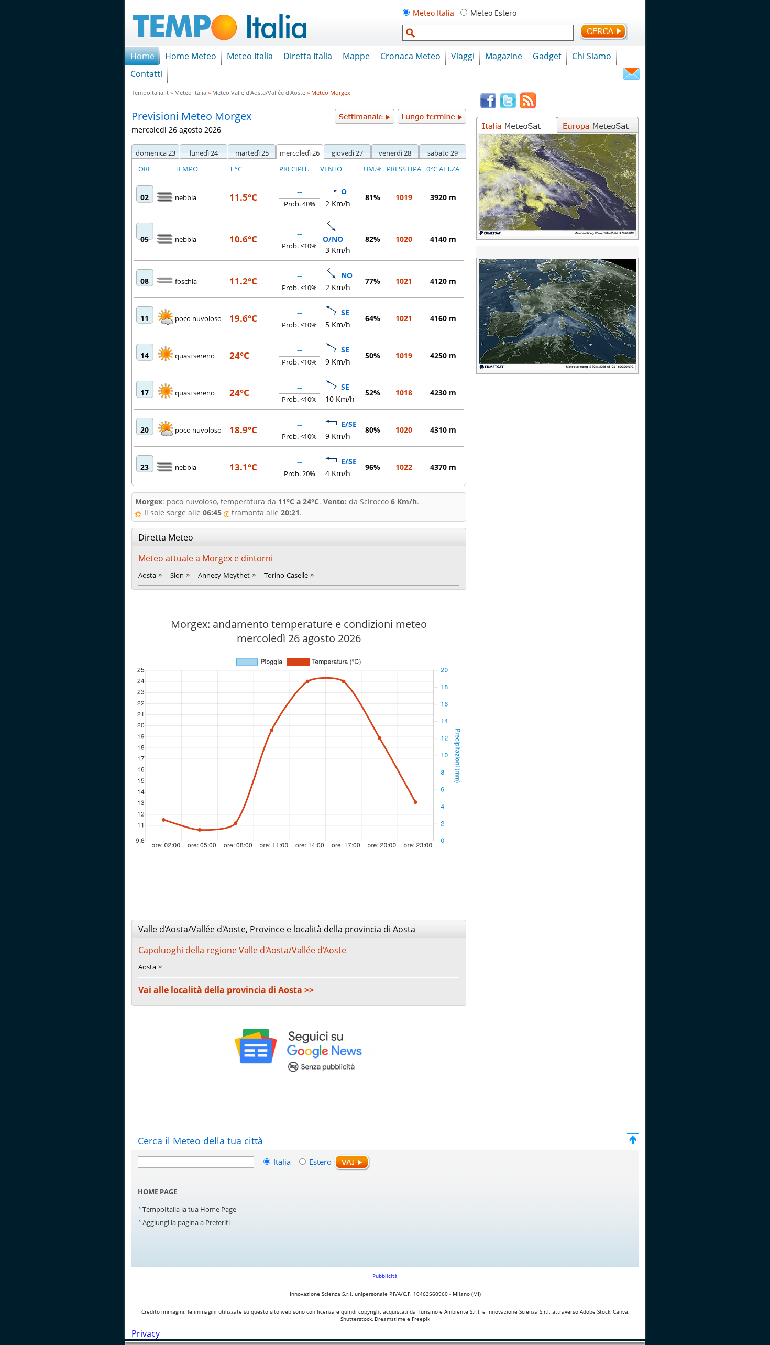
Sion (177, 575)
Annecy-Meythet (224, 575)
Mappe (356, 56)
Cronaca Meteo (410, 56)
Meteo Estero (493, 13)
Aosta (147, 575)
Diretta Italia (307, 56)
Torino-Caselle (286, 575)
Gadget (547, 56)
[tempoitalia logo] (219, 43)
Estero (320, 1161)
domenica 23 (155, 153)
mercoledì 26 (300, 153)
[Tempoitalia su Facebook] (488, 106)
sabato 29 (442, 153)
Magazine (503, 56)
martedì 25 (252, 153)
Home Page (157, 1191)
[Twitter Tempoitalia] (508, 106)
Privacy (145, 1333)
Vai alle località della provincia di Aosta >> (226, 990)
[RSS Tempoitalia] (528, 106)
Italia (283, 1161)
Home (142, 56)
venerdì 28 (395, 153)
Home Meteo (190, 56)
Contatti (146, 74)
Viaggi (463, 56)
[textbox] (488, 33)
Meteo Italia (433, 13)
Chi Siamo (591, 56)
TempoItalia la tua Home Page (189, 1209)
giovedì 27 (347, 153)
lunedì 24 (204, 153)
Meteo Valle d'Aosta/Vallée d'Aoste (258, 92)
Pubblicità (385, 1276)
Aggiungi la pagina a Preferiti (186, 1222)
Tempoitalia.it (150, 92)
